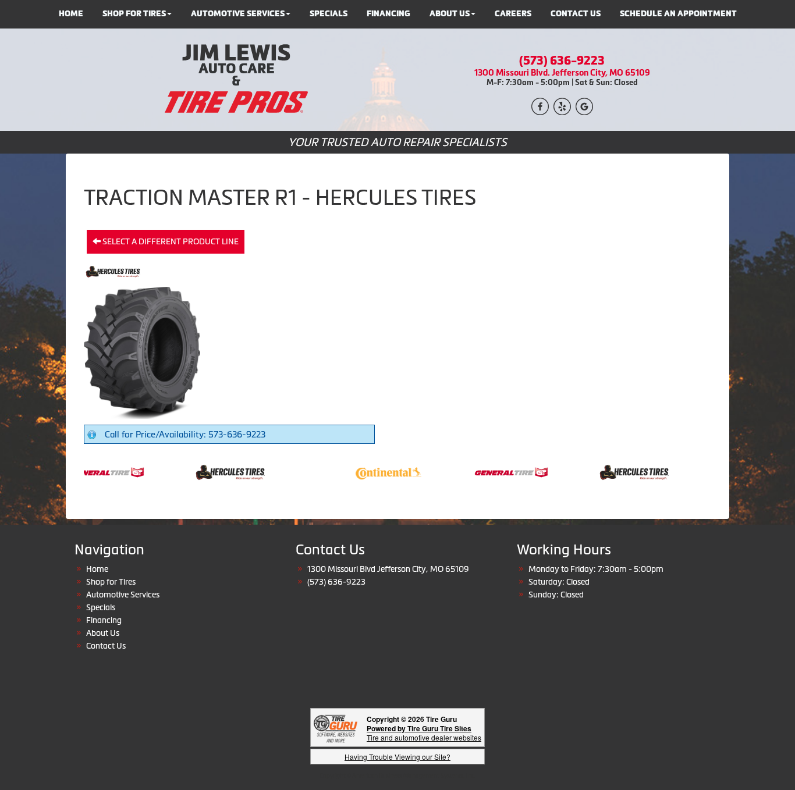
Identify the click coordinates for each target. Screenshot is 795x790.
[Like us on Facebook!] (540, 105)
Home (97, 569)
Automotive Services (122, 594)
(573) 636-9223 (562, 60)
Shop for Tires (111, 581)
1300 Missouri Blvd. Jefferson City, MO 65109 (562, 72)
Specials (100, 607)
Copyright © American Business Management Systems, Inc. (397, 776)
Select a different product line (170, 241)
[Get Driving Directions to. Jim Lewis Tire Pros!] (584, 105)
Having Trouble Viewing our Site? (397, 756)
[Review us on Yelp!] (562, 105)
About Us (102, 633)
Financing (104, 620)
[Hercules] (220, 471)
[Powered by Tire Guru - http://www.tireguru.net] (335, 727)
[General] (97, 471)
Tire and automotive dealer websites (424, 732)
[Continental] (378, 471)
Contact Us (106, 645)
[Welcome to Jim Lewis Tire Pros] (233, 78)
